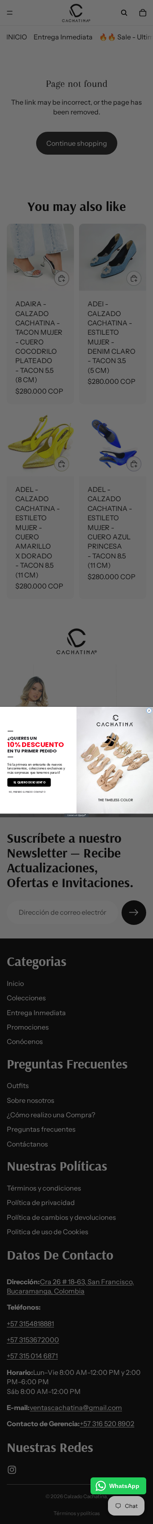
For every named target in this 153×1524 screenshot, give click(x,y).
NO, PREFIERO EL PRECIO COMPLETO (27, 792)
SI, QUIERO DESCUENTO (29, 782)
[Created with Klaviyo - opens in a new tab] (76, 815)
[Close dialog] (149, 710)
